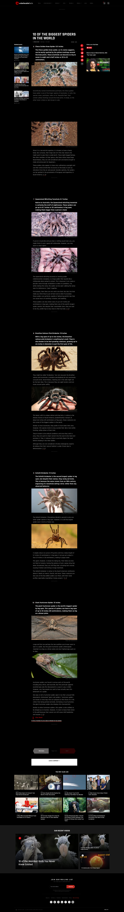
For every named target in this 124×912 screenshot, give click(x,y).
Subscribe (71, 886)
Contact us (53, 898)
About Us (47, 898)
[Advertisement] (62, 19)
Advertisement (65, 898)
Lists (76, 42)
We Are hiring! (76, 898)
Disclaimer (59, 898)
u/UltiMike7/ (71, 513)
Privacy (70, 898)
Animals (72, 42)
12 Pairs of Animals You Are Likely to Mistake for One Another (46, 720)
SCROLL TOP (106, 909)
